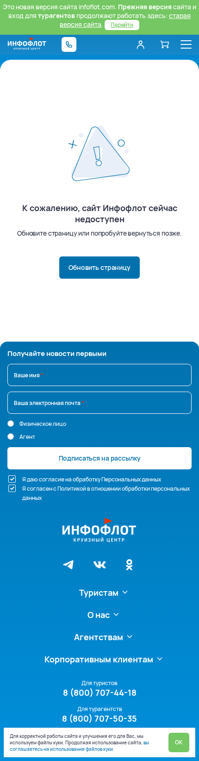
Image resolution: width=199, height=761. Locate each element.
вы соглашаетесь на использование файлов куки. (79, 745)
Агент (27, 437)
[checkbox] (12, 479)
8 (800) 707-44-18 (100, 692)
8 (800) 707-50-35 (99, 718)
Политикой (71, 489)
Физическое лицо (42, 424)
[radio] (10, 423)
